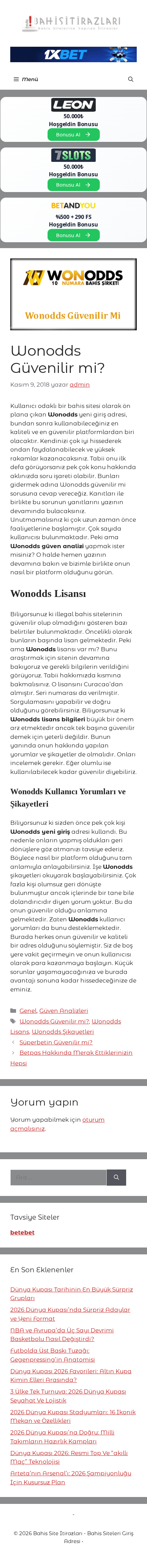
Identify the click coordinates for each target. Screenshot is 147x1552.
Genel (28, 1010)
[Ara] (116, 1177)
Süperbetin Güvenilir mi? (56, 1042)
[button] (130, 79)
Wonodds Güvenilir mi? (54, 1021)
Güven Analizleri (63, 1010)
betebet (22, 1232)
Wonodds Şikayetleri (63, 1031)
